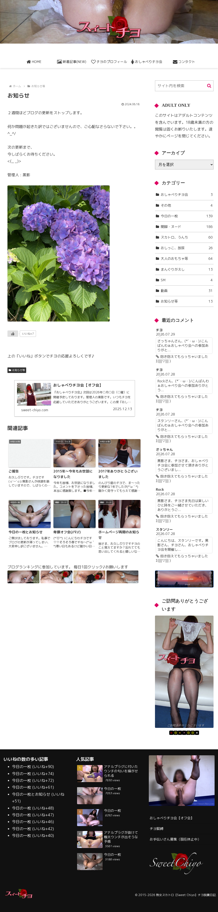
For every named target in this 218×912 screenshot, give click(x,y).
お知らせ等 (18, 370)
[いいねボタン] (12, 333)
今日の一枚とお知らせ (31, 794)
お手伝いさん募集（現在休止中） (175, 839)
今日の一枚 (21, 766)
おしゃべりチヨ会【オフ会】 (172, 818)
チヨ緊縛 (156, 828)
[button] (209, 85)
